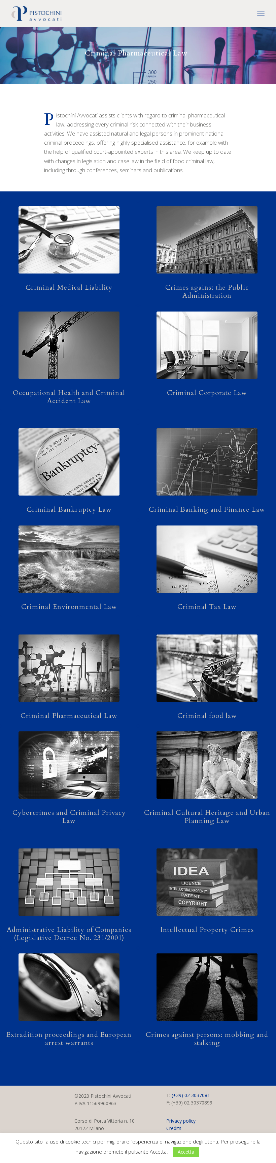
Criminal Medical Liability (69, 287)
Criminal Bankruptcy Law (69, 509)
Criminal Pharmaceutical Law (69, 715)
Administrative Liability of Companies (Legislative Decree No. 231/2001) (69, 933)
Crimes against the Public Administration (207, 291)
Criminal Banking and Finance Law (207, 509)
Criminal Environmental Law (69, 606)
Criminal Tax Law (207, 606)
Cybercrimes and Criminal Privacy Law (69, 816)
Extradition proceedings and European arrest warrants (69, 1038)
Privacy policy (181, 1121)
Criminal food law (207, 715)
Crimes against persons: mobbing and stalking (207, 1038)
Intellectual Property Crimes (207, 929)
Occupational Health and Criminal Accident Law (69, 396)
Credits (173, 1128)
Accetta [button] (186, 1152)
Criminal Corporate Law (207, 392)
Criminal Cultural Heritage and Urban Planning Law (207, 816)
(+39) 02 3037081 (191, 1095)
